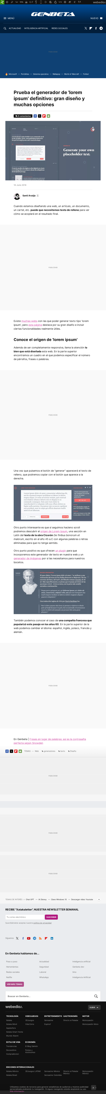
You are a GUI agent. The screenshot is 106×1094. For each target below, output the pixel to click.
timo (74, 972)
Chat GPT (30, 899)
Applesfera (11, 1028)
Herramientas (12, 967)
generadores (49, 751)
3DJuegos (29, 1020)
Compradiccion (12, 1054)
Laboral (42, 972)
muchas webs (29, 321)
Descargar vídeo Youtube (82, 899)
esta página (35, 324)
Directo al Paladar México (70, 1072)
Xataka (9, 1020)
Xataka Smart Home (14, 1032)
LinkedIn (52, 938)
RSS (40, 938)
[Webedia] (13, 1006)
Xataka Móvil (11, 1024)
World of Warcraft (71, 74)
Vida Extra (29, 1024)
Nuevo (94, 18)
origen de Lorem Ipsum (53, 531)
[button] (30, 195)
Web (37, 751)
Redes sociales (13, 972)
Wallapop (56, 74)
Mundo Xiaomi (12, 1036)
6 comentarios (24, 116)
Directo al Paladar (70, 1020)
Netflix (9, 977)
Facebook (96, 28)
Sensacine (48, 1020)
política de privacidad (42, 923)
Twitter (85, 28)
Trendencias (11, 1046)
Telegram (101, 28)
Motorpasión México (87, 1072)
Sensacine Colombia (53, 1075)
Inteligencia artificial (81, 961)
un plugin (60, 550)
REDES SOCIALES (60, 28)
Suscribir (51, 917)
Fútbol (86, 74)
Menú (11, 18)
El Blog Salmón (31, 1046)
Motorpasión (87, 1020)
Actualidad (44, 961)
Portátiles (25, 74)
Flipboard (90, 28)
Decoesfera (11, 1050)
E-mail (48, 116)
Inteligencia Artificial (81, 977)
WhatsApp (44, 977)
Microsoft (13, 74)
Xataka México (12, 1071)
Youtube (28, 938)
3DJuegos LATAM (33, 1071)
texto (62, 751)
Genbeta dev (78, 967)
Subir (92, 1007)
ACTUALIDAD (15, 28)
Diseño (73, 751)
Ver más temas (14, 984)
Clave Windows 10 (59, 899)
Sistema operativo (41, 74)
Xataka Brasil (11, 1075)
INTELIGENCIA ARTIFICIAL (36, 28)
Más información (17, 1091)
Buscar (96, 996)
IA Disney (43, 899)
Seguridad (44, 967)
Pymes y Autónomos (30, 1051)
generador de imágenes (27, 558)
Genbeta (53, 14)
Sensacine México (52, 1071)
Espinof (47, 1024)
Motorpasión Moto (90, 1024)
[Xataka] (2, 2)
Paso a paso (11, 961)
